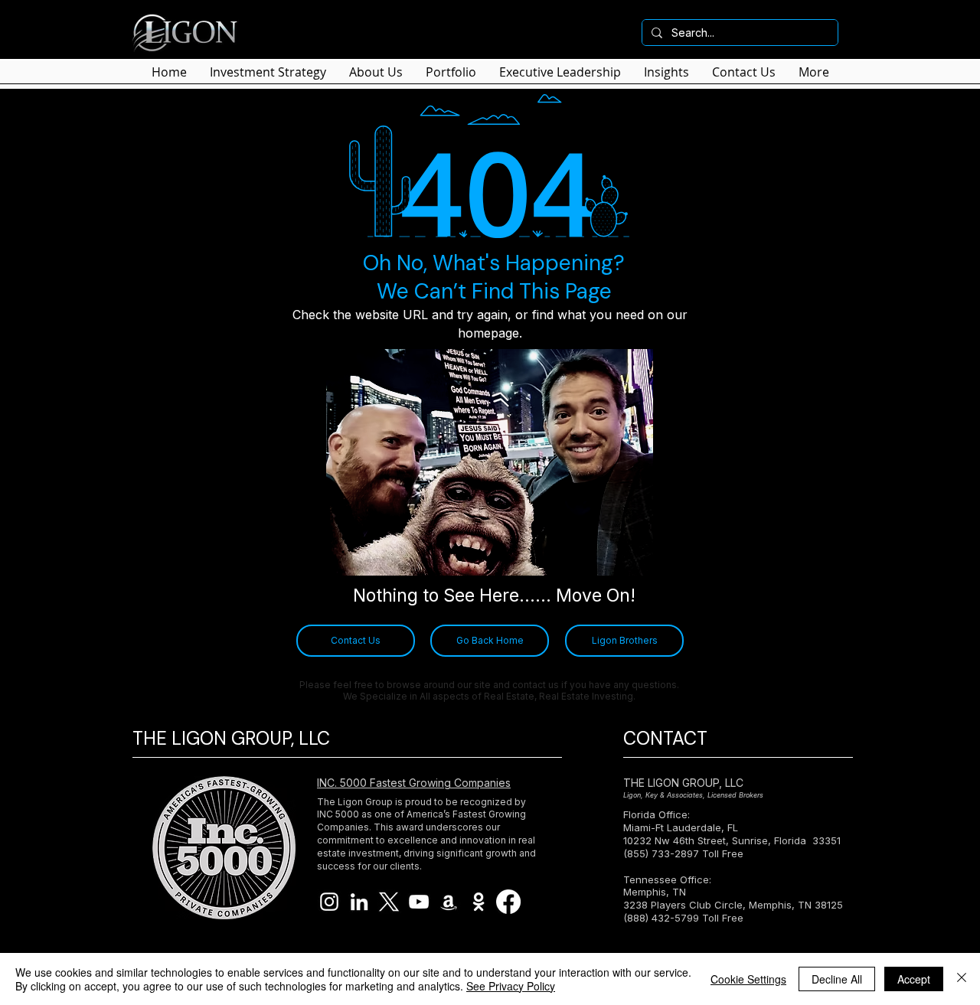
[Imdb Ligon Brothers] (478, 901)
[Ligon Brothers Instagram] (329, 901)
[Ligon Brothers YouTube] (419, 901)
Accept (913, 979)
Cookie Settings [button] (748, 979)
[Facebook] (508, 901)
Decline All (837, 979)
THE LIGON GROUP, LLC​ (683, 782)
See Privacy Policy (510, 986)
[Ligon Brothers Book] (448, 901)
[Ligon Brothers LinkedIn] (359, 901)
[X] (389, 901)
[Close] (961, 979)
